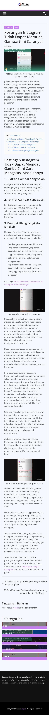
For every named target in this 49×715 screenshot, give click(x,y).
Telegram (7, 649)
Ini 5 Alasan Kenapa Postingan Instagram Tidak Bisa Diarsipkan (26, 583)
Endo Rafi (9, 46)
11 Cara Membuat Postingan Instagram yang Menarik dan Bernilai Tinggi (24, 591)
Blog (16, 27)
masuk (16, 607)
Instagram (8, 27)
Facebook (7, 633)
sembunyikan (15, 135)
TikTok (6, 656)
